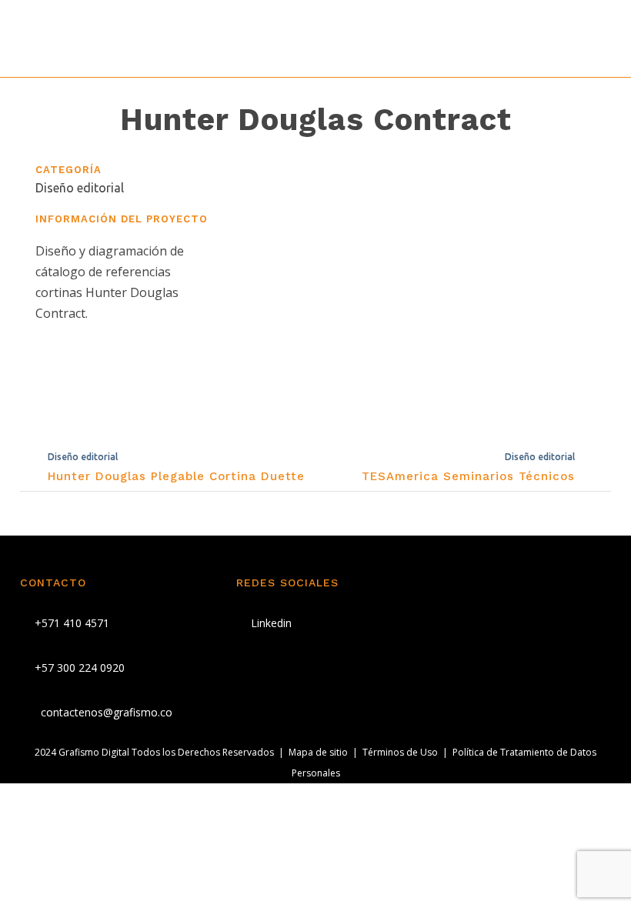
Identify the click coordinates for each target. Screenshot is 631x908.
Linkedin (270, 623)
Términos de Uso (400, 752)
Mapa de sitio (318, 752)
